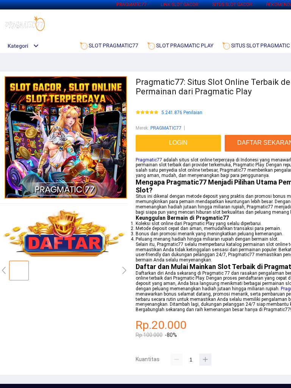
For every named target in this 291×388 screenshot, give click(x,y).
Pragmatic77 (149, 160)
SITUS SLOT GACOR (232, 4)
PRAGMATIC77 (131, 4)
